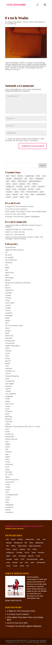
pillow (8, 424)
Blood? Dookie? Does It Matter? (23, 226)
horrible (19, 186)
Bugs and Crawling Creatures (18, 283)
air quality (9, 257)
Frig (7, 356)
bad (7, 176)
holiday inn (10, 186)
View (7, 500)
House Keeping (12, 376)
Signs (7, 457)
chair (38, 176)
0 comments (10, 24)
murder (9, 192)
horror (27, 186)
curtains (8, 313)
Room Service (11, 439)
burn (7, 285)
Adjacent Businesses (14, 250)
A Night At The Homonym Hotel (19, 206)
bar (6, 270)
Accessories (10, 247)
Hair (7, 366)
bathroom (9, 272)
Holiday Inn (10, 371)
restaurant (9, 437)
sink (7, 459)
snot (26, 194)
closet (8, 305)
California (9, 290)
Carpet (8, 295)
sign (7, 454)
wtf (27, 197)
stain (32, 194)
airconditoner (11, 260)
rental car (9, 434)
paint (7, 414)
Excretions (39, 22)
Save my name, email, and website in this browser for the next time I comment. (24, 140)
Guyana (22, 184)
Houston (41, 186)
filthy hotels (22, 181)
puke (41, 192)
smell (7, 462)
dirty (31, 178)
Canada (8, 293)
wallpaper (9, 505)
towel (7, 490)
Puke (7, 431)
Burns (8, 288)
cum (44, 176)
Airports (8, 262)
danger (9, 178)
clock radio (10, 303)
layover (31, 189)
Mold (7, 399)
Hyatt (8, 189)
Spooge (8, 472)
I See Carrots (27, 229)
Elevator (8, 338)
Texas (8, 197)
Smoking (9, 464)
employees (10, 341)
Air (6, 252)
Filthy (13, 181)
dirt (26, 178)
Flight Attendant (12, 346)
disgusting (39, 178)
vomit (15, 197)
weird (22, 197)
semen (15, 194)
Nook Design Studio (36, 642)
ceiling (8, 298)
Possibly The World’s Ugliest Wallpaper (22, 216)
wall (7, 502)
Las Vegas (22, 189)
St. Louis (9, 474)
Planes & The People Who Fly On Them (22, 426)
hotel (34, 186)
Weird (7, 510)
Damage (8, 315)
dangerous (18, 178)
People (8, 419)
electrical (9, 336)
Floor (7, 348)
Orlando (8, 411)
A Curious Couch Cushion (16, 209)
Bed (7, 275)
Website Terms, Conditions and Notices (23, 526)
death (7, 320)
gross (15, 184)
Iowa (14, 189)
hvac (7, 378)
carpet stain (29, 176)
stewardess (41, 194)
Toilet (7, 487)
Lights (8, 389)
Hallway (8, 368)
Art (6, 265)
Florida (8, 351)
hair (28, 184)
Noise (7, 406)
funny (8, 184)
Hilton (35, 184)
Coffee (8, 308)
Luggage (9, 396)
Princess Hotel (32, 192)
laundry (8, 386)
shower (8, 452)
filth (7, 181)
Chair (7, 300)
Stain (7, 477)
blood (13, 176)
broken (20, 176)
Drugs (8, 331)
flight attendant (35, 181)
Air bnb (8, 255)
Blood (7, 280)
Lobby (8, 391)
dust (7, 333)
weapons (9, 507)
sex (21, 194)
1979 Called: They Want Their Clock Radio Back (25, 211)
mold (38, 189)
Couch (8, 310)
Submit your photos (14, 528)
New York (9, 404)
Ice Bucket (10, 381)
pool (7, 429)
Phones (8, 421)
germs (8, 361)
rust (7, 442)
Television (9, 482)
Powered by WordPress (16, 640)
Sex (6, 449)
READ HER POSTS (13, 600)
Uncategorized (11, 495)
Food (7, 353)
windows (9, 512)
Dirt (7, 323)
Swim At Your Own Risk (15, 214)
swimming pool (12, 479)
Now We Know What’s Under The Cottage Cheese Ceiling (24, 238)
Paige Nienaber (15, 22)
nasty (16, 192)
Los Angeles (10, 394)
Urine (7, 497)
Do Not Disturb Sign (14, 325)
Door (7, 328)
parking (8, 416)
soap (7, 469)
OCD (22, 192)
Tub (7, 492)
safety (7, 444)
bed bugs (9, 278)
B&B (7, 267)
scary (8, 194)
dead (7, 318)
